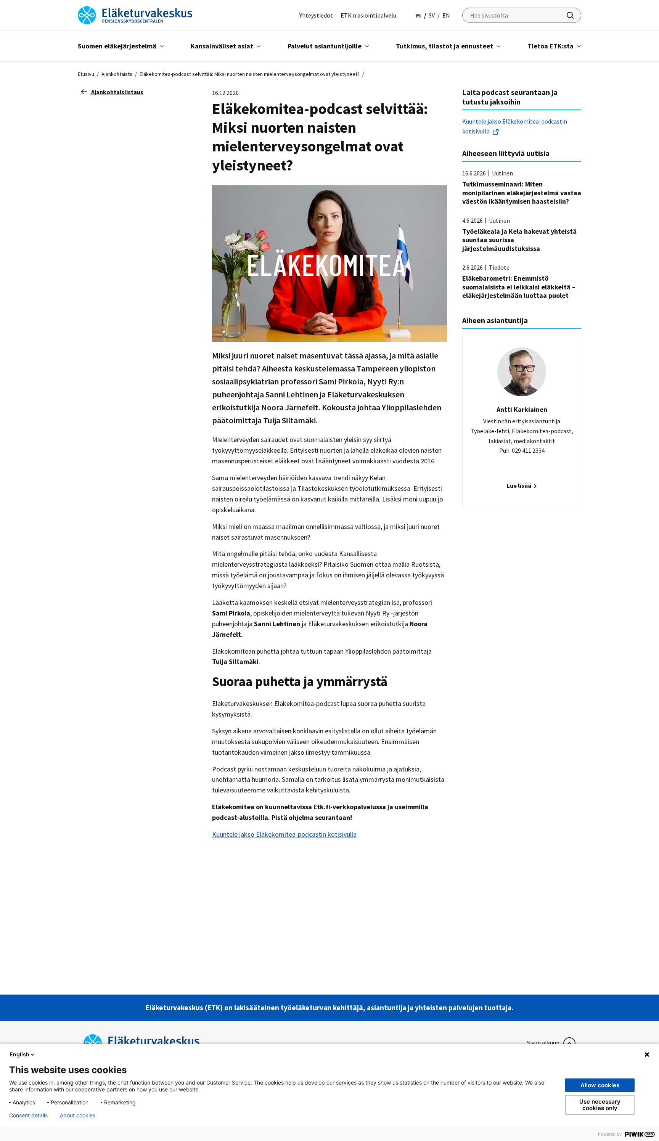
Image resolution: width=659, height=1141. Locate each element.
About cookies (77, 1115)
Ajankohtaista (116, 74)
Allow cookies (599, 1085)
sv (432, 15)
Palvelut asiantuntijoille (325, 46)
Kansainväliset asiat (222, 46)
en (446, 15)
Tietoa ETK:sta (550, 46)
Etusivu (86, 74)
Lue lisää (519, 485)
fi (418, 15)
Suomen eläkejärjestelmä (117, 46)
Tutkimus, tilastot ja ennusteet (444, 46)
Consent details (28, 1115)
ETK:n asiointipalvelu (368, 15)
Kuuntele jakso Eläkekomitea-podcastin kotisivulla (284, 834)
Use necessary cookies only (599, 1105)
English (19, 1054)
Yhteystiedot (316, 15)
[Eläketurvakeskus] (135, 14)
